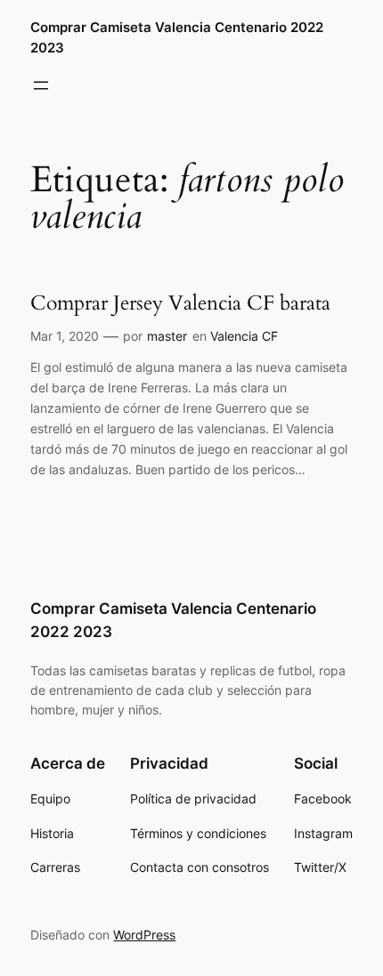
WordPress (144, 934)
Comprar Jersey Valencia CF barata (180, 303)
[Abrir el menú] (41, 85)
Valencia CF (244, 335)
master (167, 335)
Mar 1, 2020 (64, 335)
